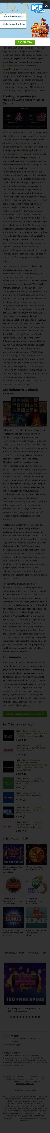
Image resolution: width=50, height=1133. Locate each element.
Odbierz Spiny (25, 42)
